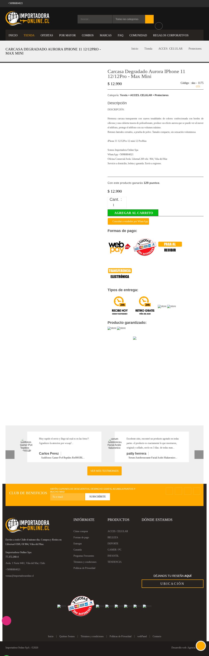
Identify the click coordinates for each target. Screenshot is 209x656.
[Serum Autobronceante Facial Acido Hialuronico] (115, 444)
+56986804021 (13, 569)
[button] (10, 454)
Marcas (106, 35)
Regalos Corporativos (171, 35)
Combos (88, 35)
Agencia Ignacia (195, 647)
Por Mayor (67, 35)
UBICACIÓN (172, 583)
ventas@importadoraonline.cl (20, 575)
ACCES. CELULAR (170, 48)
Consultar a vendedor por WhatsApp (130, 221)
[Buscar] (149, 19)
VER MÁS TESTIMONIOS (104, 471)
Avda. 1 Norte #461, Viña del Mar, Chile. (26, 563)
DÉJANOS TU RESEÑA (172, 575)
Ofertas (47, 35)
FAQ (120, 35)
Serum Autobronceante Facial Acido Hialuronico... (153, 457)
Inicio (134, 48)
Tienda (148, 48)
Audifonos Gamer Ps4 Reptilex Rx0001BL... (63, 457)
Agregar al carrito (134, 213)
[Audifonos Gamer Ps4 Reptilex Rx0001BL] (27, 444)
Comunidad (138, 35)
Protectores (195, 48)
